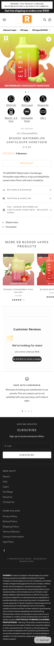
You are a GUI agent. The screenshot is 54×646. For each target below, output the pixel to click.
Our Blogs (8, 491)
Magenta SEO (27, 561)
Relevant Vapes (9, 30)
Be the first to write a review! (27, 359)
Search (6, 476)
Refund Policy (10, 521)
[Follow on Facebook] (4, 550)
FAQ (5, 481)
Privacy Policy (10, 516)
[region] (27, 391)
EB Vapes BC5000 (40, 30)
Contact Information (13, 536)
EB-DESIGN (27, 129)
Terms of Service (11, 531)
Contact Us (8, 502)
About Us (7, 497)
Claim (6, 486)
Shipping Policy (11, 526)
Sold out (27, 163)
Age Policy (8, 541)
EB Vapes (24, 30)
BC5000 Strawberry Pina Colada (18, 290)
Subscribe (27, 455)
